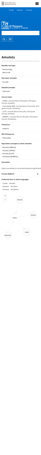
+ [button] (5, 195)
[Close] (37, 3)
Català (11, 10)
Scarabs (5, 82)
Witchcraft (6, 72)
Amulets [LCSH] (8, 153)
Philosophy (6, 138)
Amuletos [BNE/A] (9, 147)
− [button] (5, 199)
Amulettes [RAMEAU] (10, 156)
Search (4, 39)
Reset (10, 39)
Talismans (6, 91)
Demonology (7, 69)
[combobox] (20, 33)
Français (29, 10)
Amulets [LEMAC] (8, 150)
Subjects (5, 128)
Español (20, 10)
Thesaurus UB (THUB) (15, 25)
